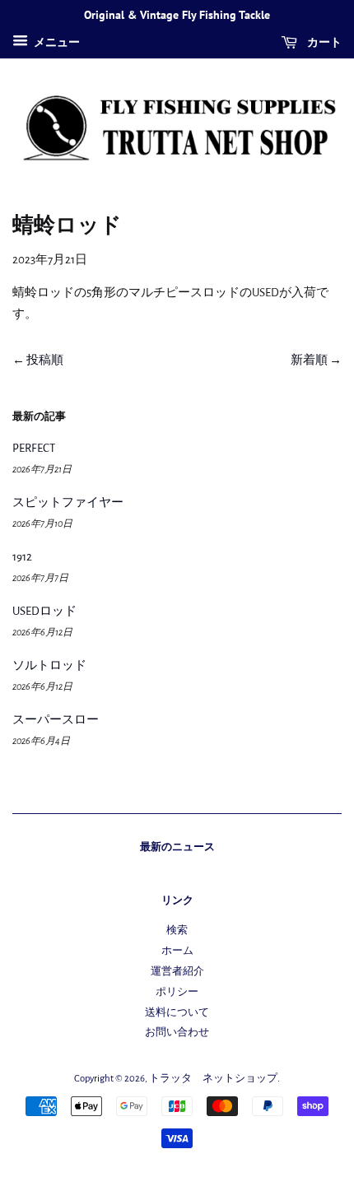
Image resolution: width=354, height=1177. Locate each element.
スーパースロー (55, 720)
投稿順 (44, 360)
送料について (177, 1012)
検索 (177, 930)
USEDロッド (44, 611)
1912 (22, 557)
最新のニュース (177, 847)
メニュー (56, 43)
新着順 (309, 360)
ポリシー (177, 992)
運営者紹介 (177, 971)
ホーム (177, 951)
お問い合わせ (177, 1032)
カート (323, 42)
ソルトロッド (49, 665)
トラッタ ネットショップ (213, 1078)
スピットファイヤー (67, 502)
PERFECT (33, 448)
